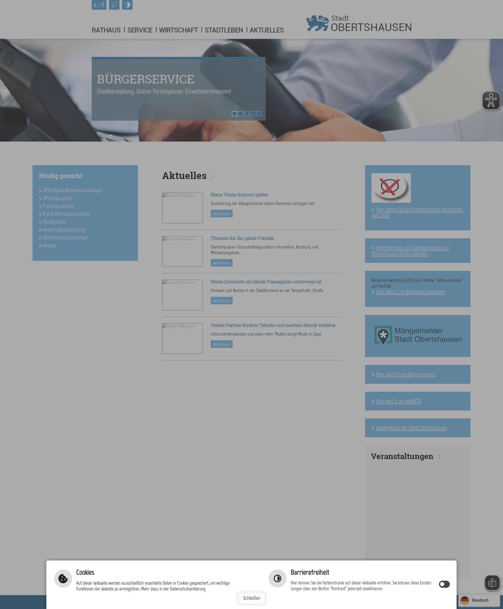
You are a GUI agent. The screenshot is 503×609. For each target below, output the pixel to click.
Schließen (251, 598)
